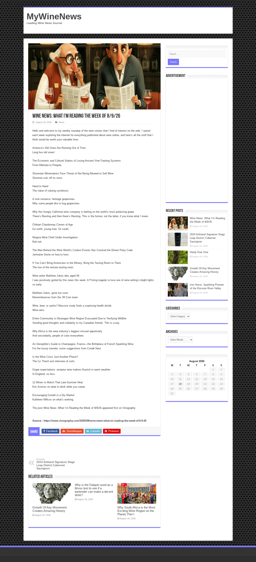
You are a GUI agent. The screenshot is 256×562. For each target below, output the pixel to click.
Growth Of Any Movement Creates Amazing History (49, 509)
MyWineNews (54, 16)
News (61, 122)
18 (180, 383)
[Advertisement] (157, 21)
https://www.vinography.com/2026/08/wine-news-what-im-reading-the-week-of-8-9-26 (95, 420)
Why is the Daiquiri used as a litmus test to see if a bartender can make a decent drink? (94, 490)
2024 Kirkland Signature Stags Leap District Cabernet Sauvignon (55, 464)
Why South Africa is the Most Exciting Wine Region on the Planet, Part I (136, 511)
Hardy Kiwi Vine (199, 252)
